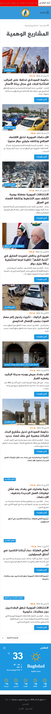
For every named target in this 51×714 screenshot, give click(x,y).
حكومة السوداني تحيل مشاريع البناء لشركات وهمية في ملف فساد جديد (27, 433)
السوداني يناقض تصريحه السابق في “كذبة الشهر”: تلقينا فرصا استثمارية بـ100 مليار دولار (26, 259)
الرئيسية (43, 25)
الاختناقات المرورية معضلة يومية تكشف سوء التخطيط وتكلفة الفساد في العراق (27, 198)
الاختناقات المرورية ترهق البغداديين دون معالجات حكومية (27, 609)
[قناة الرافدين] (25, 13)
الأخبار (21, 708)
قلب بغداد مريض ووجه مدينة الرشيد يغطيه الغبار (26, 376)
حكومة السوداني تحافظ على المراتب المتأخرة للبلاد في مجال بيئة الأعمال (26, 82)
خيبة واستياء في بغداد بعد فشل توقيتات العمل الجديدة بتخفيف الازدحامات (28, 493)
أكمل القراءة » (41, 99)
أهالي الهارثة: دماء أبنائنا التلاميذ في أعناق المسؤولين (26, 552)
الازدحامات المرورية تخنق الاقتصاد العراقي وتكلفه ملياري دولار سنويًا (28, 139)
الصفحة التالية (12, 637)
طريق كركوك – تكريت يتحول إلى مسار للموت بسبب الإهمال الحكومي (26, 319)
